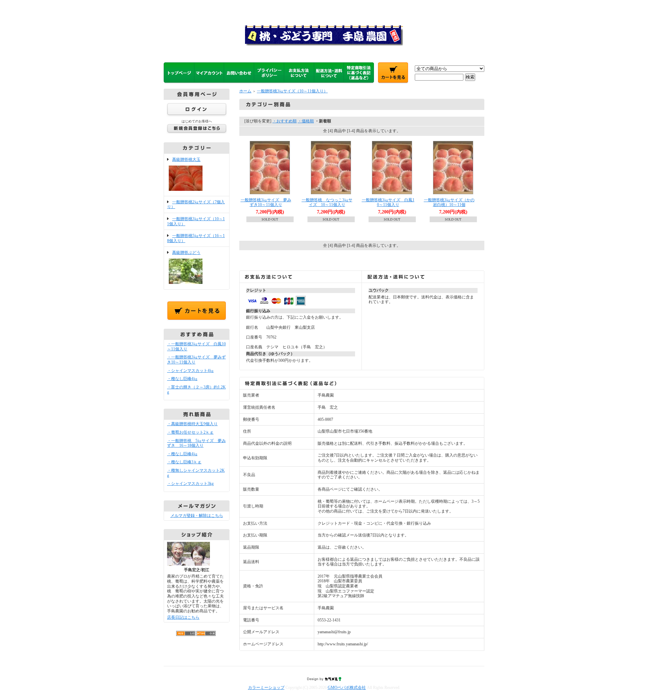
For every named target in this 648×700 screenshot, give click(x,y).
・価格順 (306, 121)
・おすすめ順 (284, 121)
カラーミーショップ (266, 687)
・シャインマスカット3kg (190, 483)
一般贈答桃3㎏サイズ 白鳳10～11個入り (388, 202)
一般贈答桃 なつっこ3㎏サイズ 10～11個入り (327, 202)
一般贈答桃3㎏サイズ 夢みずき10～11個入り (266, 202)
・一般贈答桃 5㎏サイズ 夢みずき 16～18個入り (196, 443)
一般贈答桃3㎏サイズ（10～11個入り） (292, 91)
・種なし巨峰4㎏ (182, 378)
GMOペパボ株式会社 (347, 687)
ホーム (245, 91)
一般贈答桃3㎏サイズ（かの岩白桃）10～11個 (449, 202)
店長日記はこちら (183, 617)
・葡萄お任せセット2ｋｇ (190, 432)
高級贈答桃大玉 (186, 159)
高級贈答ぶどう (186, 252)
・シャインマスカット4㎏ (190, 370)
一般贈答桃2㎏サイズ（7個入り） (196, 204)
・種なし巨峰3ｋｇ (184, 462)
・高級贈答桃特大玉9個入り (192, 423)
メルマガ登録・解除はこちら (196, 515)
